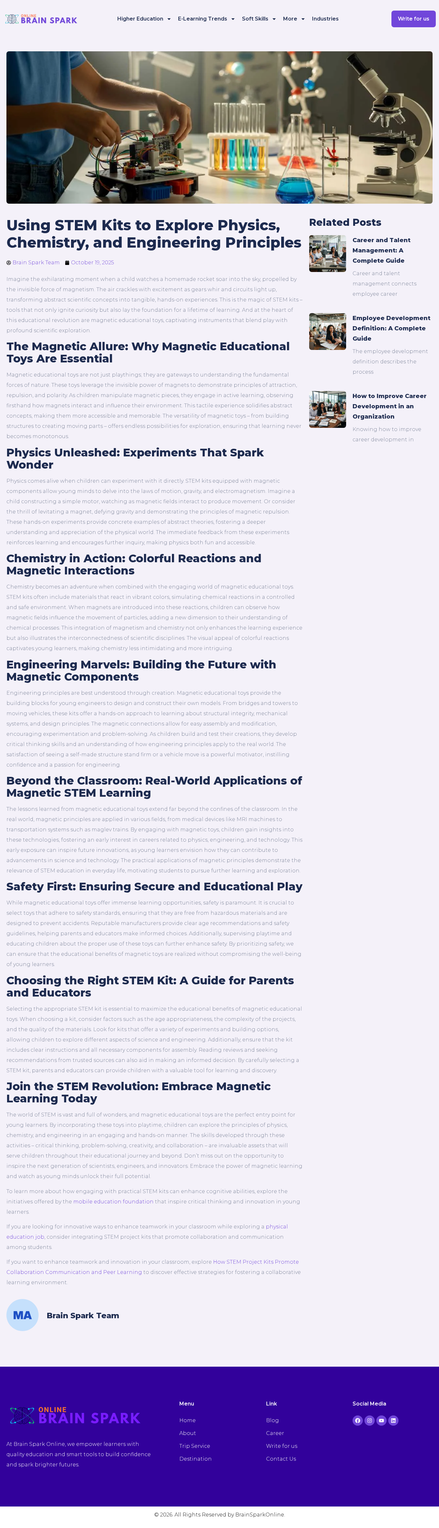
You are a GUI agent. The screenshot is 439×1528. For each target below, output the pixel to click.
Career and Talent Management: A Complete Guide (381, 250)
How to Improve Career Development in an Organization (389, 406)
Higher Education (140, 19)
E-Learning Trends (202, 19)
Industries (325, 19)
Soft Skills (255, 19)
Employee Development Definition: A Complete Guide (391, 328)
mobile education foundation (113, 1202)
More (290, 19)
